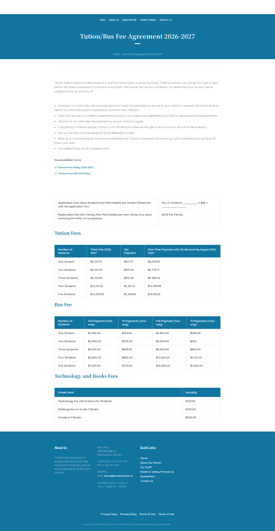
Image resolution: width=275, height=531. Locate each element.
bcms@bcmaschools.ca (118, 475)
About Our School (150, 462)
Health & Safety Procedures (157, 471)
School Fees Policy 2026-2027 (76, 167)
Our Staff (146, 467)
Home (116, 54)
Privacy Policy (109, 514)
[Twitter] (206, 524)
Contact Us (146, 480)
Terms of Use (147, 514)
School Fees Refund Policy (74, 173)
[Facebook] (200, 524)
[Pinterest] (218, 524)
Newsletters (147, 476)
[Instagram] (212, 524)
